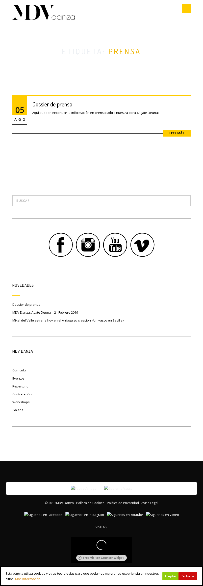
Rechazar (188, 576)
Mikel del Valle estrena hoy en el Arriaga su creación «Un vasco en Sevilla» (68, 320)
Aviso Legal (149, 503)
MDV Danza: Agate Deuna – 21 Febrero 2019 (45, 312)
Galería (18, 410)
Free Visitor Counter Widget (103, 558)
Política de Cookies (90, 503)
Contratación (22, 394)
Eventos (18, 378)
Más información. (28, 579)
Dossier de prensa (52, 104)
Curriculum (20, 370)
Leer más (176, 133)
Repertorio (20, 386)
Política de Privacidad (123, 503)
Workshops (21, 402)
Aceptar (170, 576)
